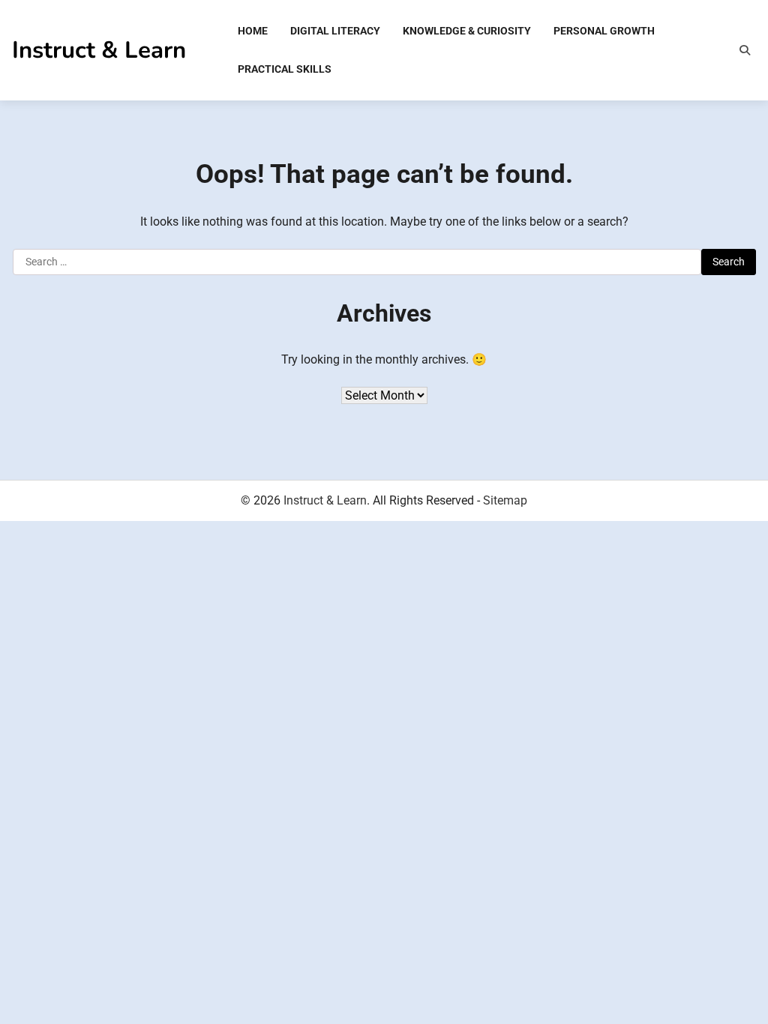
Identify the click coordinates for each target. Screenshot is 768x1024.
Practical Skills (285, 69)
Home (253, 31)
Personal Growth (604, 31)
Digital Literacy (335, 31)
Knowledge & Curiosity (467, 31)
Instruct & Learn (99, 50)
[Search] (745, 50)
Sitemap (505, 500)
